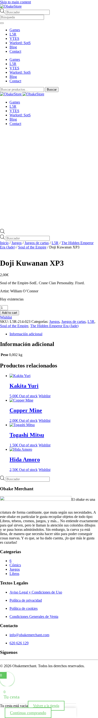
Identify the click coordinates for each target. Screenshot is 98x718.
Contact (15, 51)
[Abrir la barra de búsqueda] (2, 232)
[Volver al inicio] (11, 6)
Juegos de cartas (36, 243)
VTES (14, 38)
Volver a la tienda (46, 706)
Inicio (4, 243)
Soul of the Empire (32, 247)
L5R (13, 34)
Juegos (16, 243)
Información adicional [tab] (26, 334)
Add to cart (9, 313)
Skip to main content (15, 2)
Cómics (15, 565)
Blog (13, 47)
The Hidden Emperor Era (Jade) (54, 326)
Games (15, 30)
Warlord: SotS (20, 43)
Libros (14, 574)
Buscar (52, 89)
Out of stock (28, 396)
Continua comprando (28, 712)
